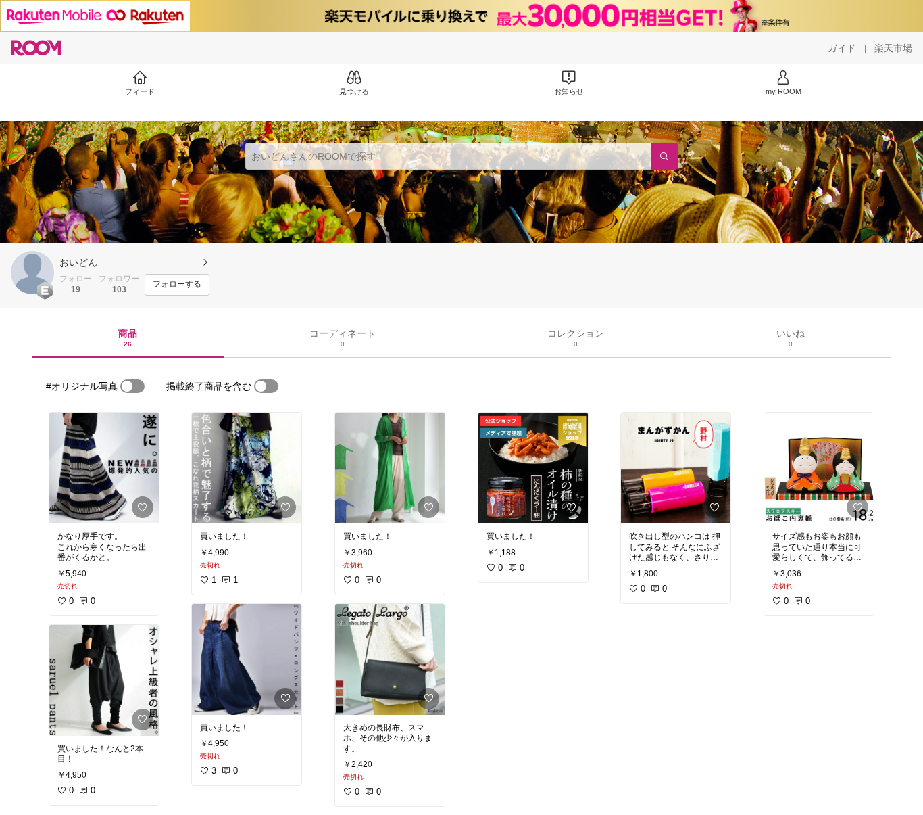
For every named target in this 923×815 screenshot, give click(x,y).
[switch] (132, 386)
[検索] (664, 156)
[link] (104, 468)
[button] (32, 272)
